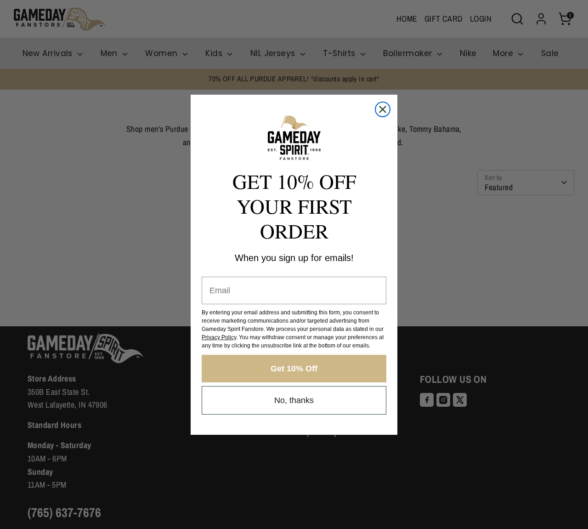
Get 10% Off (294, 368)
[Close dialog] (382, 109)
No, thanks (294, 400)
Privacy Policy (219, 337)
